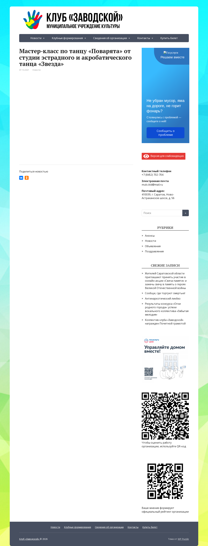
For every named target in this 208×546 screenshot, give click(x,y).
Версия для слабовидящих (166, 156)
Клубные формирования (67, 38)
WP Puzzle (183, 538)
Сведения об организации (110, 38)
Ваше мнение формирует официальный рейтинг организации (165, 509)
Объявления (153, 246)
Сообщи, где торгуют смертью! (165, 293)
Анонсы (150, 235)
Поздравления (154, 251)
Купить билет (169, 38)
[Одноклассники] (27, 178)
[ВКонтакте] (21, 178)
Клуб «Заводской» (29, 538)
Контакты (143, 38)
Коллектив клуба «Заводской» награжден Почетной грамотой (165, 321)
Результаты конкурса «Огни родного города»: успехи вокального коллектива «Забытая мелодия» (166, 309)
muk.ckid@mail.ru (152, 184)
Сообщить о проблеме (166, 133)
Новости (35, 38)
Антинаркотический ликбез (162, 298)
